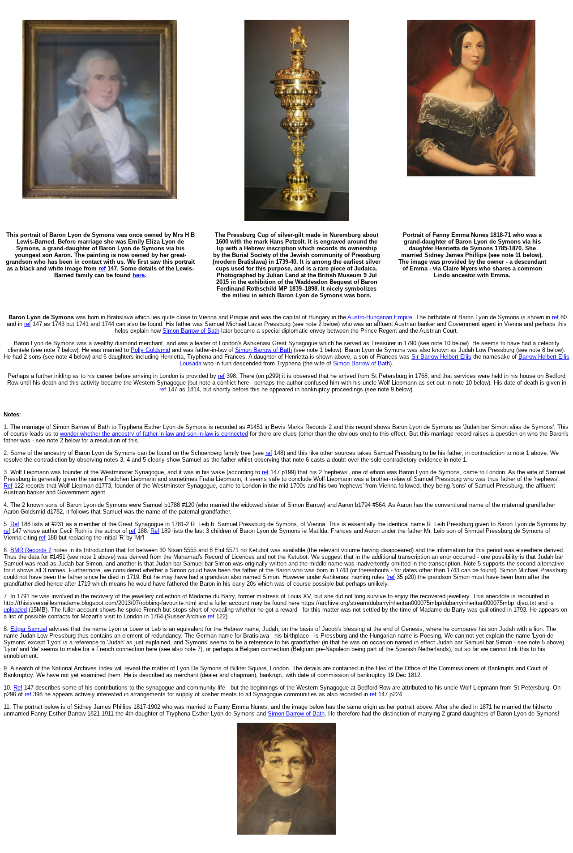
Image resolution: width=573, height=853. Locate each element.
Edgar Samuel (28, 629)
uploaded (15, 609)
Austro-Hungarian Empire (379, 317)
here (139, 275)
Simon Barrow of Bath (190, 330)
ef (17, 687)
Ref (8, 485)
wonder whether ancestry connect (154, 433)
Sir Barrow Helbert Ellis (441, 356)
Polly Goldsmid (150, 350)
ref (555, 317)
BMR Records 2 (30, 550)
